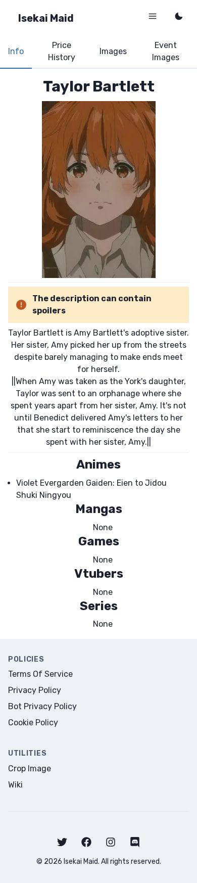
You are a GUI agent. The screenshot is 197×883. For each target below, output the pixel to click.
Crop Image (29, 768)
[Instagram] (111, 842)
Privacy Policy (34, 690)
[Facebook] (86, 842)
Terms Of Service (40, 674)
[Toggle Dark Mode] (179, 16)
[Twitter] (62, 842)
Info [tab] (16, 51)
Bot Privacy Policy (42, 706)
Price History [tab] (61, 51)
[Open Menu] (152, 16)
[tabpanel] (98, 353)
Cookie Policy (33, 722)
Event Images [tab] (165, 51)
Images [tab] (113, 51)
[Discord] (135, 842)
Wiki (15, 784)
